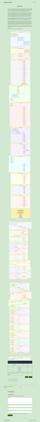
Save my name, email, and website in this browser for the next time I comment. (17, 413)
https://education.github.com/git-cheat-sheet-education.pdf (14, 28)
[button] (31, 361)
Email (8, 407)
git (20, 387)
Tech (12, 386)
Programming (10, 386)
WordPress (35, 420)
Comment (9, 397)
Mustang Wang (8, 2)
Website (9, 410)
